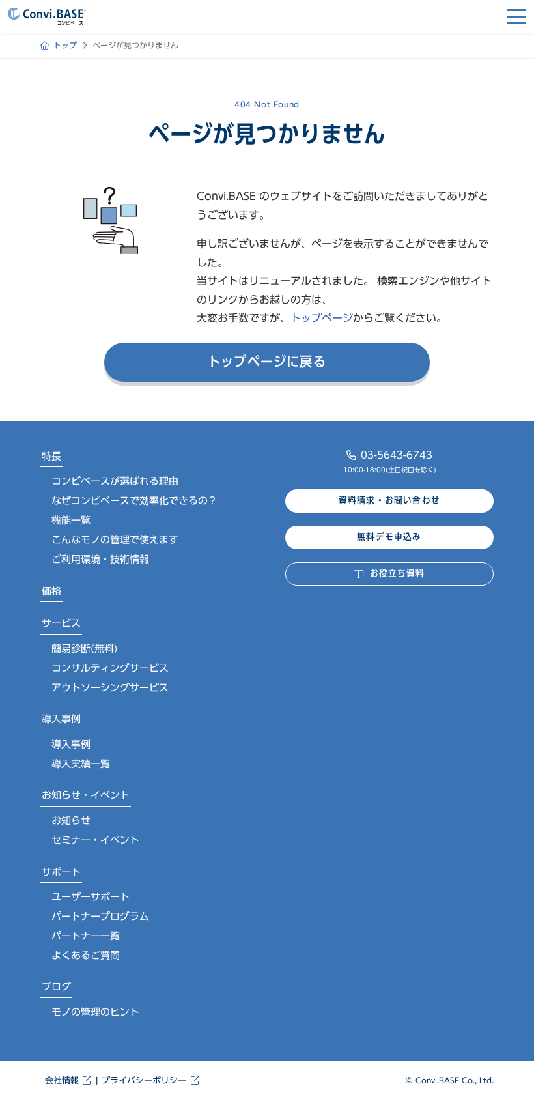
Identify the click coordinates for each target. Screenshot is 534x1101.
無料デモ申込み (389, 536)
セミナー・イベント (95, 840)
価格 (51, 591)
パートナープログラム (100, 916)
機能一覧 (71, 520)
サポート (61, 872)
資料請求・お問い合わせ (389, 500)
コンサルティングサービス (110, 668)
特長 (51, 456)
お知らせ (71, 820)
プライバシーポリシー (144, 1080)
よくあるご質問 (85, 955)
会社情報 (62, 1080)
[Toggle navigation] (516, 16)
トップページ (321, 318)
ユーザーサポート (90, 897)
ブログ (56, 987)
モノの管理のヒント (95, 1012)
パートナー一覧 (85, 936)
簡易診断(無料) (84, 648)
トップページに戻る (267, 361)
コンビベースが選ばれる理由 (114, 481)
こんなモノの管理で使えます (114, 540)
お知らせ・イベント (86, 795)
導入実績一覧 (80, 764)
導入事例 (61, 719)
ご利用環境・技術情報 (100, 559)
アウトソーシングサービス (110, 688)
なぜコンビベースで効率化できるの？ (134, 501)
